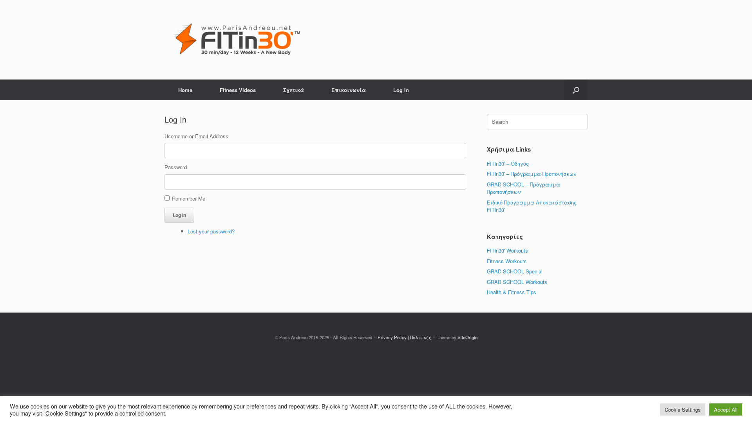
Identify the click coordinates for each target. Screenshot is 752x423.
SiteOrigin (467, 337)
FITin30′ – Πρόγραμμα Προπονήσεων (531, 173)
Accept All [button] (726, 409)
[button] (576, 90)
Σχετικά (293, 90)
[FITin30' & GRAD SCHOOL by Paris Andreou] (236, 40)
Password (175, 167)
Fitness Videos (238, 90)
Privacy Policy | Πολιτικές (404, 337)
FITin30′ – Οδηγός (508, 163)
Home (185, 90)
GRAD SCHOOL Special (514, 271)
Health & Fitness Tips (511, 292)
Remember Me (188, 198)
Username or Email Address (196, 136)
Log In (401, 90)
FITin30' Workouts (507, 250)
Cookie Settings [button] (683, 409)
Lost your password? (211, 231)
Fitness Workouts (507, 261)
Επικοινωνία (348, 90)
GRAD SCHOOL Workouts (517, 282)
